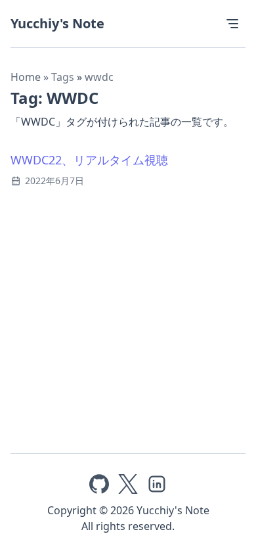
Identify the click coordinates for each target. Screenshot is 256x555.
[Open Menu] (232, 24)
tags (64, 77)
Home (26, 77)
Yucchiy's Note (57, 23)
